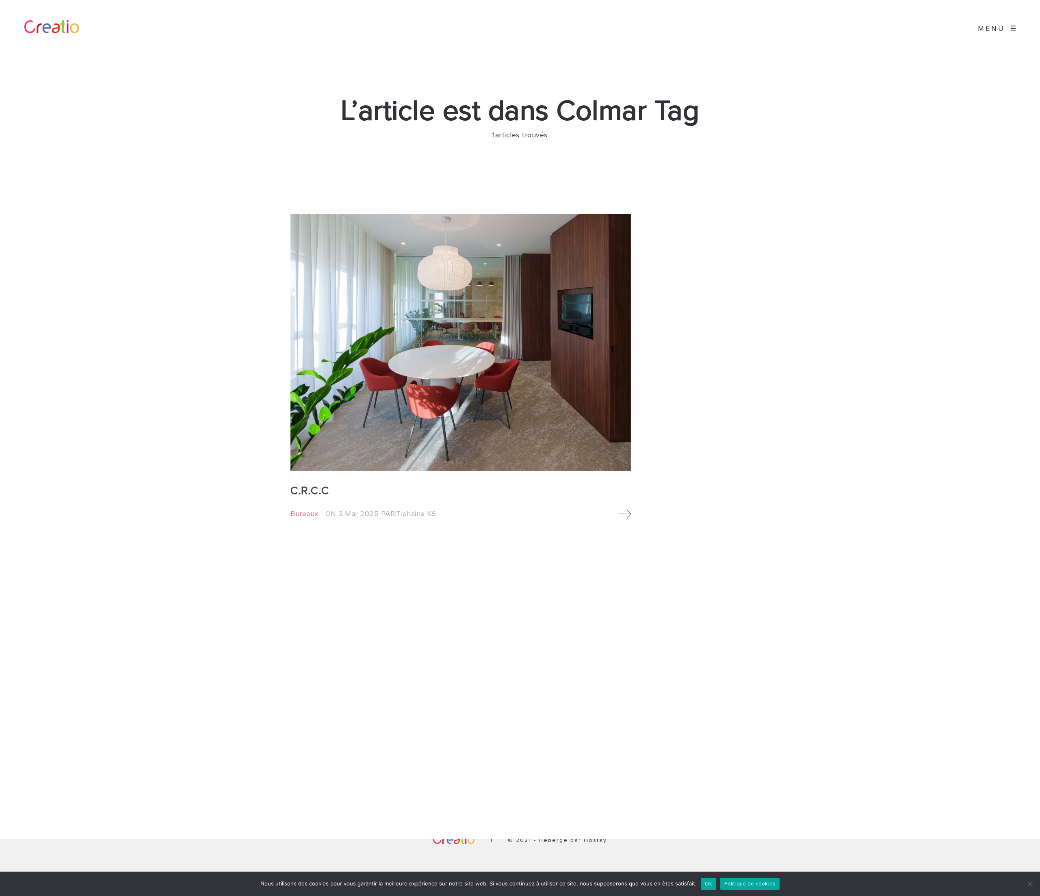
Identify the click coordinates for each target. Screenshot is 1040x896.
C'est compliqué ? (632, 752)
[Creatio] (58, 28)
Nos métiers (624, 744)
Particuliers (464, 761)
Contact (618, 795)
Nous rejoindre (628, 778)
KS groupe (622, 769)
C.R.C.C (309, 491)
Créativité (621, 761)
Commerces (466, 752)
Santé (457, 769)
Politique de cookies (750, 884)
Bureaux (304, 514)
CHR (455, 744)
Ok (709, 884)
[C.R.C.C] (460, 342)
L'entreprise (623, 735)
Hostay (595, 840)
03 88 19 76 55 (326, 752)
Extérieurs (463, 778)
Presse (617, 787)
